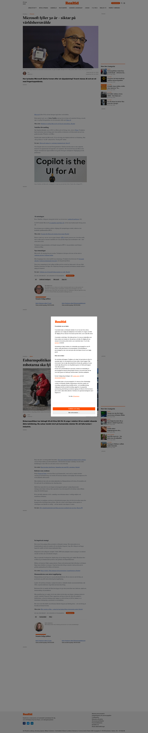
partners (57, 343)
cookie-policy (76, 376)
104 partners (76, 396)
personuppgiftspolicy (60, 378)
